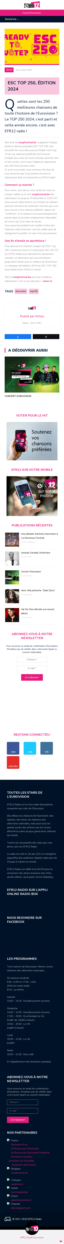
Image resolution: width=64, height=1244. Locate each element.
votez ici (47, 281)
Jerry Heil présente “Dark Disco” (38, 590)
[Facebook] (47, 19)
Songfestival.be (19, 1172)
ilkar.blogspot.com (20, 1208)
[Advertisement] (32, 707)
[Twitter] (57, 19)
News (9, 70)
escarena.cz (17, 1184)
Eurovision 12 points (21, 1156)
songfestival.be (28, 142)
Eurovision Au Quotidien (20, 1160)
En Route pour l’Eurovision (25, 1148)
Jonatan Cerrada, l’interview (35, 552)
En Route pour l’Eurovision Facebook (30, 1152)
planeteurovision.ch (21, 1200)
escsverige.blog (19, 1192)
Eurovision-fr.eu (19, 1144)
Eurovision (21, 291)
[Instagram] (52, 19)
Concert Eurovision (31, 12)
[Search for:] (15, 19)
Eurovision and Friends (21, 1164)
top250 (34, 291)
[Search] (31, 19)
